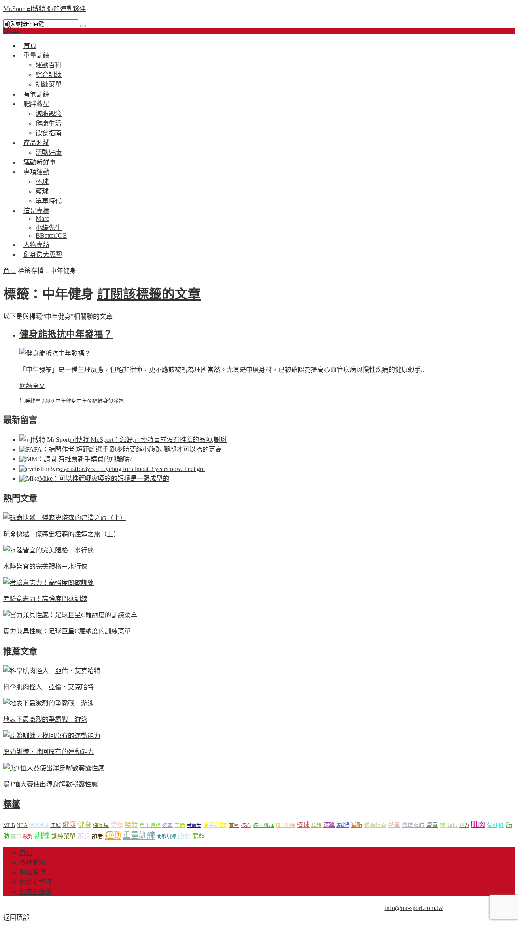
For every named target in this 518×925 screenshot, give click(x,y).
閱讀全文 (32, 385)
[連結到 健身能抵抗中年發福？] (55, 353)
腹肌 (16, 837)
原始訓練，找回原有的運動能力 (48, 751)
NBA (22, 825)
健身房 (101, 825)
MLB (9, 825)
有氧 (234, 825)
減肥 (342, 825)
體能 (198, 836)
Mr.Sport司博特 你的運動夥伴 (44, 8)
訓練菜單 (63, 836)
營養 (432, 825)
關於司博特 (35, 881)
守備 (179, 825)
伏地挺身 (39, 825)
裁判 (28, 837)
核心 (246, 825)
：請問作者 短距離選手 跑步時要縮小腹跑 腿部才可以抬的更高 (128, 449)
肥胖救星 (36, 103)
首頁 (9, 270)
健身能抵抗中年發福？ (66, 334)
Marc (42, 218)
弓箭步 (194, 825)
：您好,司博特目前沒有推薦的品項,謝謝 (148, 439)
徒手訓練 (215, 825)
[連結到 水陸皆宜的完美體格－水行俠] (48, 550)
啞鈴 (131, 824)
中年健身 (65, 401)
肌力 (464, 825)
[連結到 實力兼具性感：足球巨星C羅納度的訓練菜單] (70, 615)
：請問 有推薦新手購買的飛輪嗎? (82, 459)
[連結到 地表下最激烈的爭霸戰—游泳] (48, 703)
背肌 (492, 825)
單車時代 (150, 825)
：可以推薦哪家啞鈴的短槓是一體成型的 (104, 478)
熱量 (394, 824)
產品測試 (36, 142)
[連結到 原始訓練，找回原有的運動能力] (51, 735)
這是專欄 (36, 210)
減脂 (356, 825)
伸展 (55, 825)
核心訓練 (285, 825)
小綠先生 (49, 227)
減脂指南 (375, 825)
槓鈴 (316, 825)
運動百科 (49, 65)
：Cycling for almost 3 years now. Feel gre (132, 468)
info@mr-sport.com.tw (414, 907)
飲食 (184, 836)
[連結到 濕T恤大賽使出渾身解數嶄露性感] (53, 768)
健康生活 (49, 123)
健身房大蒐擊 (42, 254)
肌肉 (478, 825)
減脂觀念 (49, 113)
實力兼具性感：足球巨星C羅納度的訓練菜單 (67, 631)
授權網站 (32, 862)
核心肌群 (263, 825)
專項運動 (36, 171)
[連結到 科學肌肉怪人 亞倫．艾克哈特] (51, 670)
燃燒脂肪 (413, 825)
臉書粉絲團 (35, 891)
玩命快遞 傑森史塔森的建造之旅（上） (61, 534)
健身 (84, 825)
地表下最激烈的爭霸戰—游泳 (45, 719)
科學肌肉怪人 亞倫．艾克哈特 (48, 687)
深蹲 (329, 825)
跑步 (83, 836)
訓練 (42, 835)
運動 (113, 835)
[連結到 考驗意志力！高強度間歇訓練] (48, 582)
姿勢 (167, 825)
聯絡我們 (32, 872)
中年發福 (87, 401)
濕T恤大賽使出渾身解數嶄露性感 (50, 784)
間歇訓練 (166, 837)
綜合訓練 (49, 74)
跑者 (97, 836)
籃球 (42, 191)
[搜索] (83, 26)
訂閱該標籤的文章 (149, 294)
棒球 (42, 181)
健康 (69, 825)
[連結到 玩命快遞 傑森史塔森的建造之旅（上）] (64, 517)
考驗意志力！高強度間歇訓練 (45, 598)
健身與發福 (111, 401)
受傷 (116, 824)
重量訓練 (36, 55)
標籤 (11, 804)
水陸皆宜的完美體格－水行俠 (45, 566)
